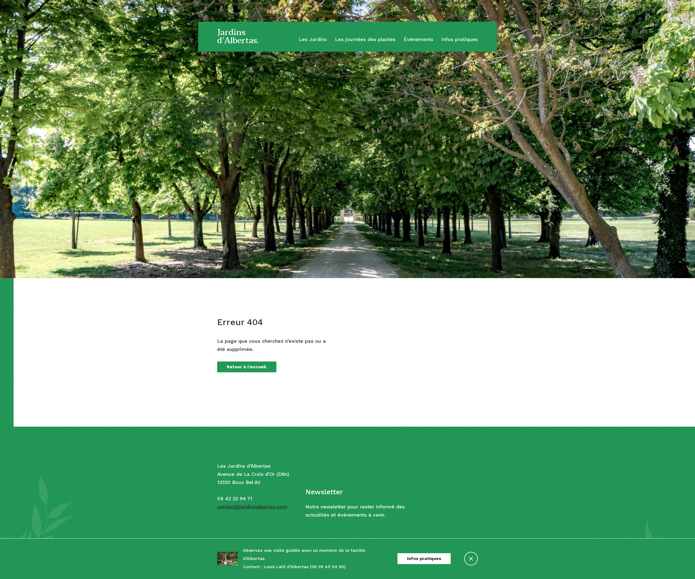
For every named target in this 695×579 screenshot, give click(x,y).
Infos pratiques (459, 39)
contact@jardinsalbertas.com (252, 506)
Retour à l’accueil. (247, 366)
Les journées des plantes (365, 39)
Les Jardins (313, 39)
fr (16, 15)
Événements (418, 39)
